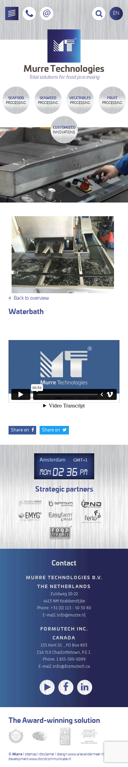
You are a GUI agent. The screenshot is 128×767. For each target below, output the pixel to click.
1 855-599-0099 (71, 658)
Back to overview (31, 298)
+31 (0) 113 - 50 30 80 (71, 607)
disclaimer (47, 754)
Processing (16, 100)
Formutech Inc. (64, 629)
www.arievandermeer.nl (86, 754)
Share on (20, 430)
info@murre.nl (71, 614)
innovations (64, 130)
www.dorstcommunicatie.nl (50, 759)
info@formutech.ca (71, 666)
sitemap (31, 754)
